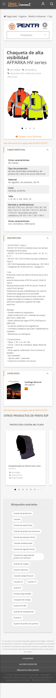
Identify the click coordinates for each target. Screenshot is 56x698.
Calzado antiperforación (24, 576)
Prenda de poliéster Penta (24, 537)
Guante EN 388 (20, 605)
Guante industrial (21, 570)
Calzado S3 (18, 582)
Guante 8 (17, 617)
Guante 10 (32, 582)
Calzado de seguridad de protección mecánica (24, 556)
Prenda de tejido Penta (23, 525)
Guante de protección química (26, 623)
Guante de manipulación (24, 611)
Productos (26, 35)
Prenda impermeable (22, 594)
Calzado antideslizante (23, 543)
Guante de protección (23, 513)
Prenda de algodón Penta (24, 549)
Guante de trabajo (21, 564)
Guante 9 (17, 588)
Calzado (17, 519)
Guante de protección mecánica (27, 531)
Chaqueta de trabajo (22, 599)
